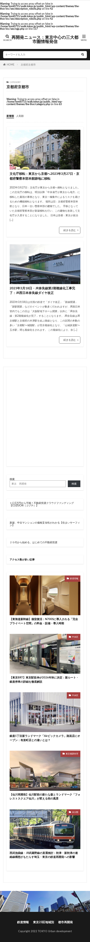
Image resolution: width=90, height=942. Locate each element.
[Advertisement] (45, 418)
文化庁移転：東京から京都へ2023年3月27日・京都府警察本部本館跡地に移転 (44, 176)
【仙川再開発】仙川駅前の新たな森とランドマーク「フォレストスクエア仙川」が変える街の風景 (45, 796)
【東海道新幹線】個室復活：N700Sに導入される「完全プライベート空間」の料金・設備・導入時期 (44, 621)
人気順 (20, 116)
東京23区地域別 (43, 922)
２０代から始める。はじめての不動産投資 (33, 542)
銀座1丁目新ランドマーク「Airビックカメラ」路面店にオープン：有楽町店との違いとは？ (45, 738)
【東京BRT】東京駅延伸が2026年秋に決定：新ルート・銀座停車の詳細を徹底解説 (44, 679)
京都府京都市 (28, 64)
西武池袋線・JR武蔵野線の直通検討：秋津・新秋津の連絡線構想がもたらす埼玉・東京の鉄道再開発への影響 (44, 855)
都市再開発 (65, 922)
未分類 (75, 812)
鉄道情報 (74, 579)
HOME (10, 64)
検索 (12, 479)
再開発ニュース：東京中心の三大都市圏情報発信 (45, 39)
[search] (82, 54)
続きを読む (69, 230)
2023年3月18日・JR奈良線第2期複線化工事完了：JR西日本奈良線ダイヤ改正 (42, 291)
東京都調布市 (72, 754)
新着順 (10, 116)
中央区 (75, 637)
